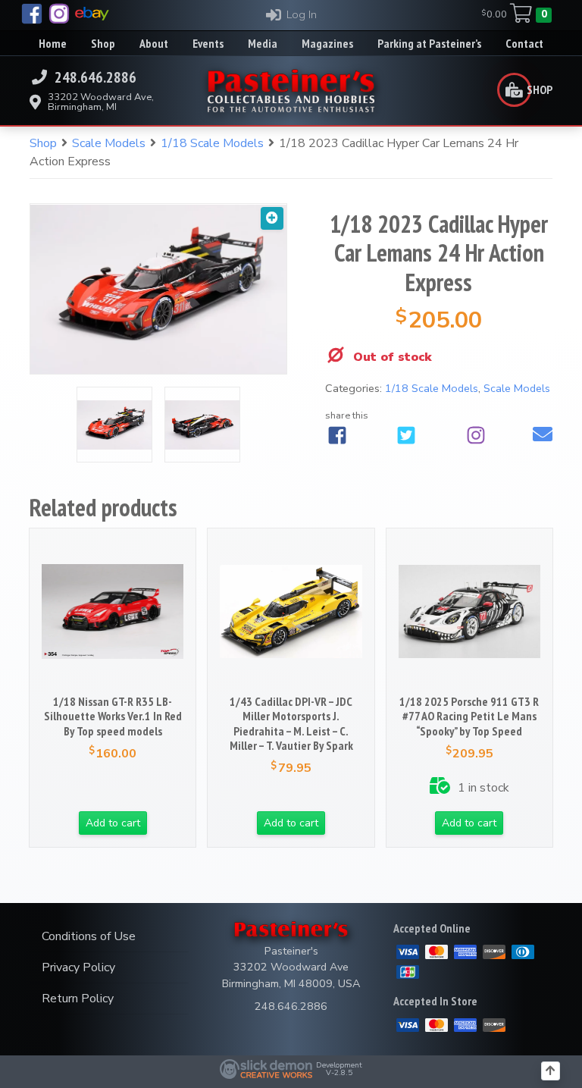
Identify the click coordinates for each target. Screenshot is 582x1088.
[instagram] (59, 13)
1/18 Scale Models (212, 143)
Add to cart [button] (113, 823)
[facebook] (31, 13)
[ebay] (92, 13)
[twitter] (406, 435)
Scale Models (109, 143)
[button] (272, 218)
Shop (43, 143)
